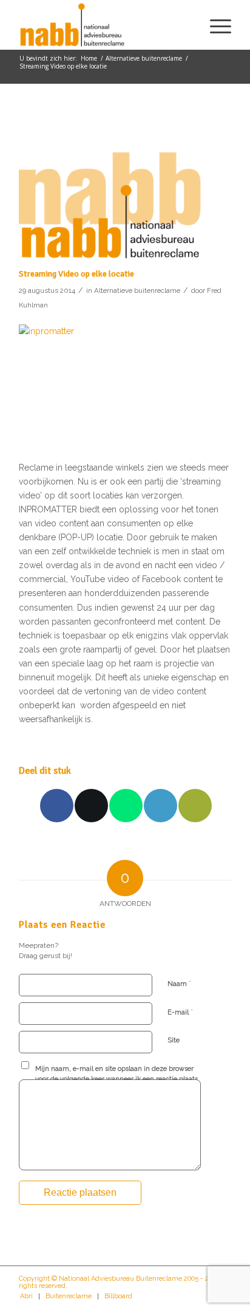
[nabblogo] (104, 25)
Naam (179, 983)
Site (173, 1040)
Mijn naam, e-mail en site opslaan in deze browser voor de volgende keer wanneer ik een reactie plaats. (117, 1074)
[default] (110, 189)
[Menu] (214, 25)
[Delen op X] (91, 805)
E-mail (180, 1011)
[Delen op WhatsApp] (126, 805)
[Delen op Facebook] (56, 805)
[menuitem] (214, 25)
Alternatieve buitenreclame (137, 290)
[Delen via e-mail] (195, 805)
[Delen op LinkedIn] (160, 805)
